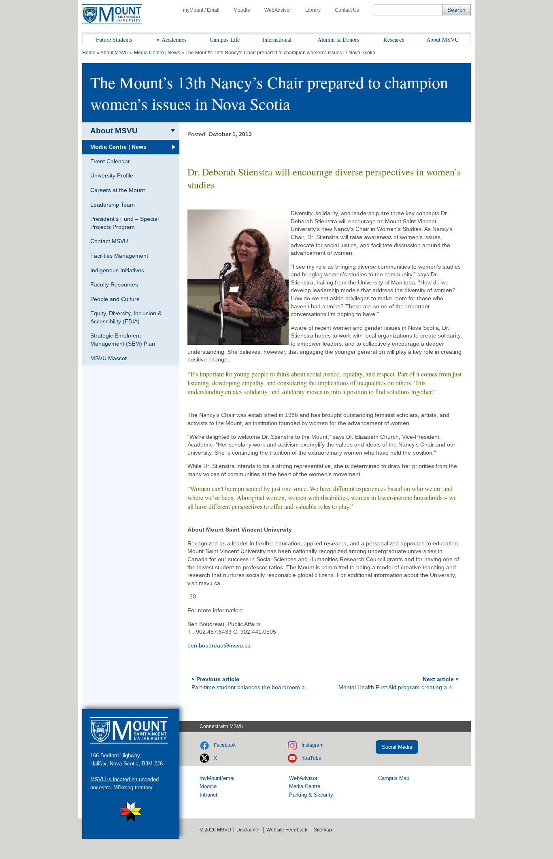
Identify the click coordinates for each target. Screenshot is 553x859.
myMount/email (218, 778)
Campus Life (225, 39)
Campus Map (393, 778)
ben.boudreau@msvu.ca (219, 645)
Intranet (208, 795)
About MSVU (442, 39)
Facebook (225, 745)
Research (393, 39)
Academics (174, 39)
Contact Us (347, 10)
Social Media (397, 747)
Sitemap (323, 830)
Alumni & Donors (338, 39)
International (276, 39)
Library (313, 10)
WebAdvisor (277, 10)
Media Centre (304, 786)
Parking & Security (311, 795)
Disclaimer (248, 830)
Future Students (114, 39)
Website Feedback (286, 830)
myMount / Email (201, 10)
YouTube (311, 758)
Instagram (312, 745)
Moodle (242, 10)
